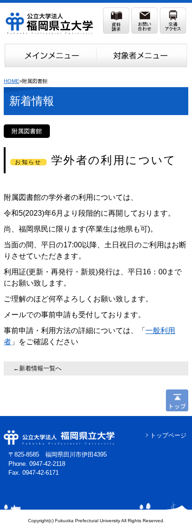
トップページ (168, 435)
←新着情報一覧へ (37, 368)
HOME (11, 81)
